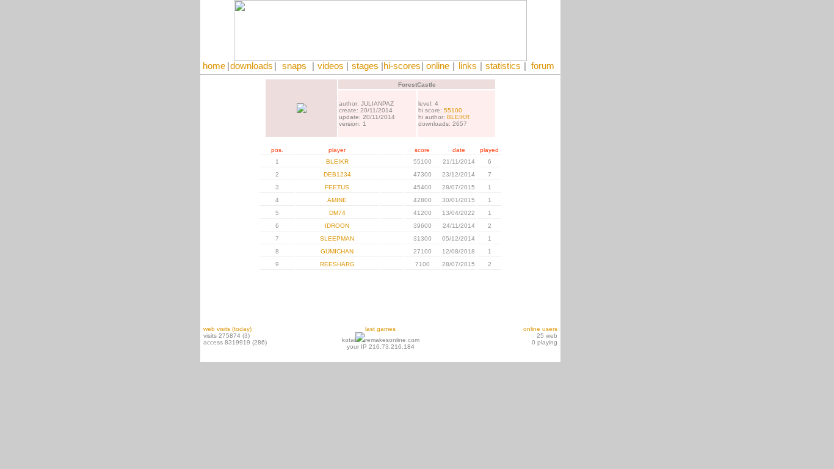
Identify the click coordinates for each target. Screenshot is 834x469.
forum (542, 66)
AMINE (337, 200)
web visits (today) (227, 328)
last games (380, 328)
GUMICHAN (337, 251)
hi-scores (402, 66)
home (214, 66)
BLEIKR (458, 117)
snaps (294, 66)
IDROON (337, 225)
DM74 (337, 212)
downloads (251, 66)
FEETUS (337, 187)
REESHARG (337, 264)
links (468, 66)
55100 (453, 110)
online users (540, 328)
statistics (503, 66)
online (437, 66)
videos (330, 66)
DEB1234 (337, 174)
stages (365, 66)
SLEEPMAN (337, 238)
